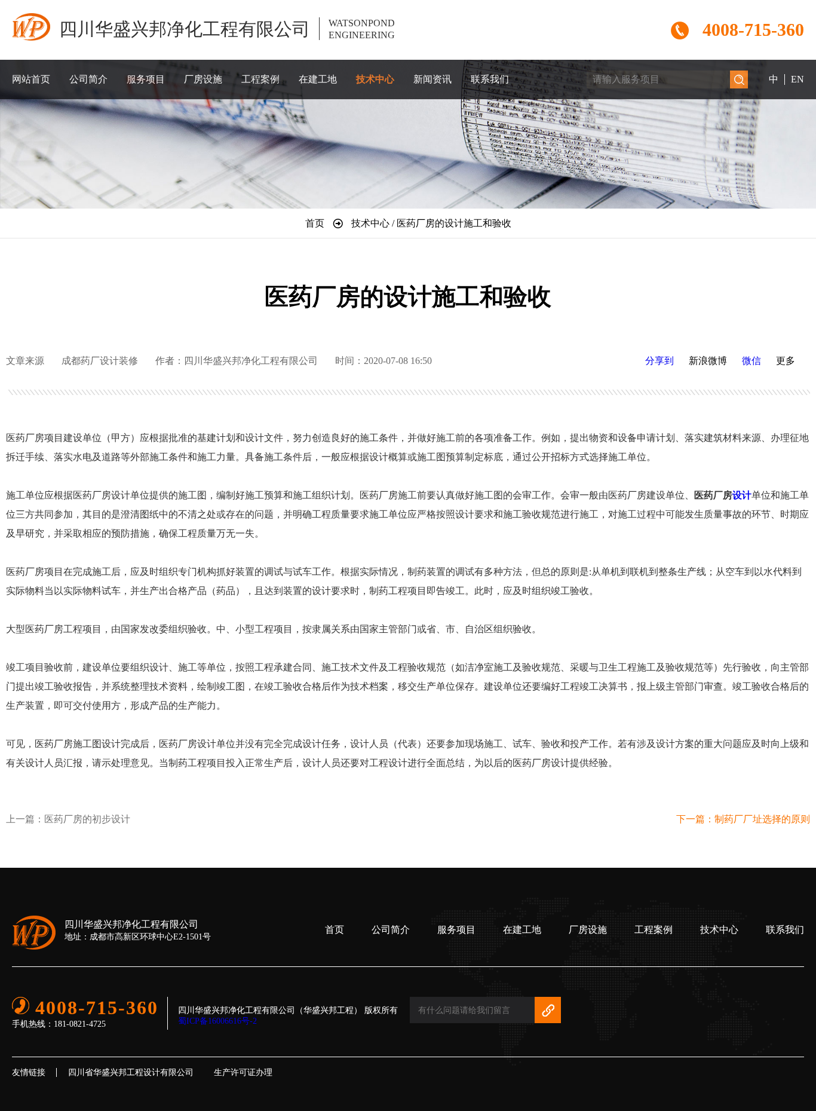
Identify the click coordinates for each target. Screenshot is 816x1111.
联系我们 (490, 79)
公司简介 (88, 79)
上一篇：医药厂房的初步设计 (68, 819)
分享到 (659, 361)
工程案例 (260, 79)
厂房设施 (203, 79)
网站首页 (31, 79)
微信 (751, 361)
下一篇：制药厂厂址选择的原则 (743, 819)
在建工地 (318, 79)
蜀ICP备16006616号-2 (217, 1021)
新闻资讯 (432, 79)
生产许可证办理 (243, 1072)
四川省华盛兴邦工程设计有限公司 (131, 1072)
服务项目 (146, 79)
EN (797, 79)
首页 (334, 930)
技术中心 (375, 79)
